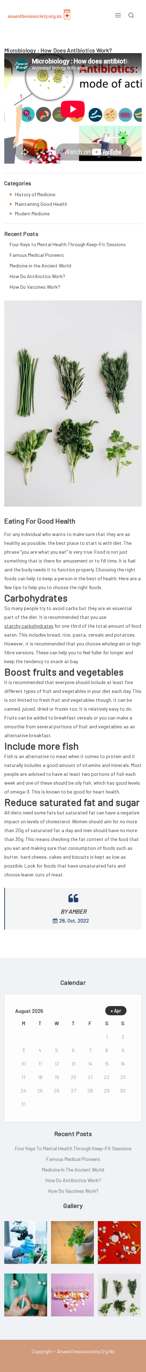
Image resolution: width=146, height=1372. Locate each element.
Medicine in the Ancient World (40, 265)
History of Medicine (35, 194)
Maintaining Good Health (41, 204)
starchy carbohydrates (29, 626)
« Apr (116, 1011)
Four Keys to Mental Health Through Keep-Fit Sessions (68, 244)
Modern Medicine (32, 213)
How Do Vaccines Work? (35, 287)
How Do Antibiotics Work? (37, 276)
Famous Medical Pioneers (37, 255)
